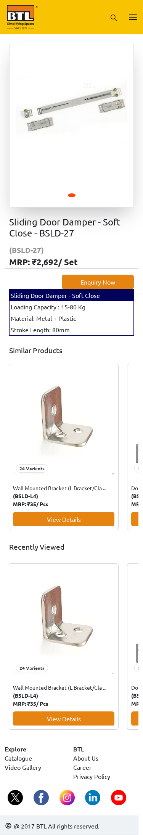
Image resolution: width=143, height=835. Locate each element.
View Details (64, 519)
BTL (78, 749)
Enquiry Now (97, 282)
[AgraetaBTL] (16, 798)
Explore (15, 749)
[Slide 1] (72, 195)
